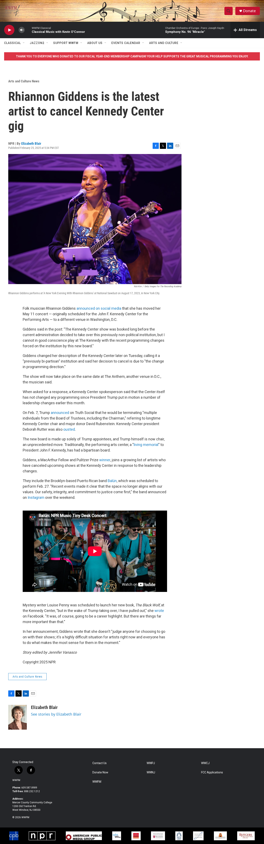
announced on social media (99, 308)
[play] (9, 30)
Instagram (36, 497)
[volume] (21, 30)
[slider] (28, 30)
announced (60, 412)
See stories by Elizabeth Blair (56, 714)
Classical (12, 43)
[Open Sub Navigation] (24, 43)
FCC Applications (212, 772)
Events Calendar (125, 43)
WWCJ (205, 763)
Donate (249, 11)
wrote (159, 610)
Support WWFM (65, 43)
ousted (69, 429)
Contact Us (99, 763)
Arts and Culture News (23, 81)
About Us (95, 43)
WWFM (16, 780)
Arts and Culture (163, 43)
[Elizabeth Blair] (17, 717)
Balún (112, 481)
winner (104, 460)
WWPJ (151, 763)
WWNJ (151, 772)
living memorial (146, 444)
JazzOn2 (37, 43)
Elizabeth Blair (31, 143)
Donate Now (100, 772)
